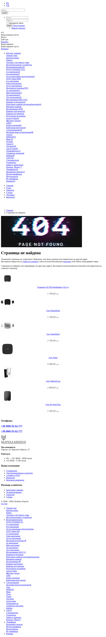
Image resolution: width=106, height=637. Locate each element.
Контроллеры (12, 58)
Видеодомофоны (14, 174)
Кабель (10, 155)
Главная (9, 185)
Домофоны (12, 169)
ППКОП (11, 137)
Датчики (11, 146)
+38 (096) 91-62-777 (9, 201)
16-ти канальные (14, 86)
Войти (9, 26)
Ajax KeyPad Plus (53, 404)
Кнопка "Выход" (14, 167)
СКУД (10, 158)
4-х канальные (12, 81)
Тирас (9, 144)
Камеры (10, 181)
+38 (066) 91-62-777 (9, 206)
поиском (67, 261)
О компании (11, 471)
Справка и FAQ (13, 475)
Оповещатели (13, 151)
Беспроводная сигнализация (19, 132)
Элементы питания (15, 153)
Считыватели (12, 160)
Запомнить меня (16, 23)
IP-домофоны (12, 179)
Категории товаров (14, 490)
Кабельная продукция (15, 128)
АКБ (8, 123)
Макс (9, 139)
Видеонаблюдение (15, 67)
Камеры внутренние (15, 114)
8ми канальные (14, 93)
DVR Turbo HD (13, 79)
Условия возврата (14, 492)
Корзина (4, 42)
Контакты (10, 197)
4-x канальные (13, 72)
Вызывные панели (15, 172)
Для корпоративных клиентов (19, 473)
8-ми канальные (13, 83)
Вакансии (10, 478)
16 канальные (13, 95)
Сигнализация (14, 130)
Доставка (10, 195)
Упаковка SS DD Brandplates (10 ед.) (53, 287)
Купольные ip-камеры (15, 116)
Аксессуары (12, 118)
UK (7, 5)
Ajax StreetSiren (53, 334)
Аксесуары (12, 148)
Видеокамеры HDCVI (17, 100)
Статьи (9, 192)
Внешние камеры (14, 107)
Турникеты (11, 162)
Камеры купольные (15, 102)
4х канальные (13, 90)
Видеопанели (12, 176)
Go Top (4, 504)
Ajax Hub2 (53, 358)
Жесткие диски (13, 121)
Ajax (9, 134)
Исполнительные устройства (19, 65)
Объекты (10, 190)
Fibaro (9, 60)
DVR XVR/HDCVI (15, 69)
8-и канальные (13, 74)
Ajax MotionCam (53, 381)
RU (7, 3)
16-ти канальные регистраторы (20, 76)
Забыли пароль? (18, 28)
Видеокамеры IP (14, 109)
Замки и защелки (14, 165)
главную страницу (30, 261)
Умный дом (11, 55)
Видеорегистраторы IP (17, 88)
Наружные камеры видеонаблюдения (23, 104)
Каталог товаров (13, 53)
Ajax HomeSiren (53, 311)
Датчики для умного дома (17, 62)
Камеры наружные (15, 111)
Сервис (9, 497)
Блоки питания (14, 125)
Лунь (9, 141)
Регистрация (19, 25)
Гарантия (10, 495)
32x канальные (13, 97)
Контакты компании (15, 480)
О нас (8, 188)
